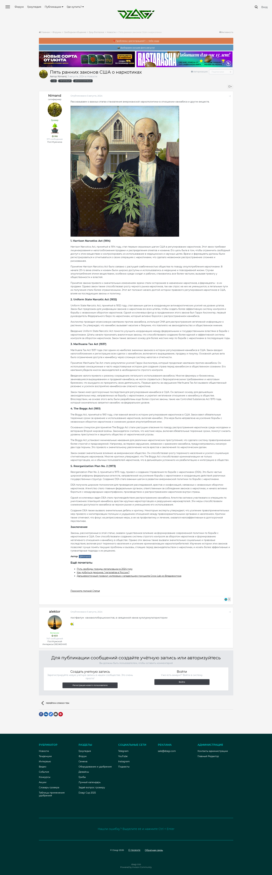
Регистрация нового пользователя (90, 685)
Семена (83, 761)
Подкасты (124, 766)
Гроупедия (34, 6)
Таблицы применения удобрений (52, 794)
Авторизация (200, 71)
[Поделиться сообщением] (230, 96)
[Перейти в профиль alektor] (55, 622)
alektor (54, 611)
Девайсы (84, 771)
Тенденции (45, 756)
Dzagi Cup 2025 (87, 792)
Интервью (45, 761)
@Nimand (85, 556)
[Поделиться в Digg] (46, 714)
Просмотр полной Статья (85, 590)
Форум (19, 6)
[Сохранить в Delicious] (51, 714)
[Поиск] (256, 7)
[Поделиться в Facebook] (41, 714)
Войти (182, 682)
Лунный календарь (90, 782)
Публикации (53, 6)
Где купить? (74, 6)
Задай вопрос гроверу (92, 787)
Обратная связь (154, 850)
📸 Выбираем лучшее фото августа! (136, 47)
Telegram (123, 751)
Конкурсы (44, 777)
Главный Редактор (208, 756)
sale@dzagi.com (167, 751)
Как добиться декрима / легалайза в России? (103, 572)
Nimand (62, 76)
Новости (92, 76)
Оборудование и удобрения (95, 766)
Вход (264, 7)
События (44, 771)
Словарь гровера (49, 787)
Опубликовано (86, 95)
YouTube (123, 756)
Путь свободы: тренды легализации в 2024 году (105, 569)
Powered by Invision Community (136, 867)
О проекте (134, 850)
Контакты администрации (213, 751)
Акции (42, 782)
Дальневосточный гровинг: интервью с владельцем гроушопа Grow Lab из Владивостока (129, 576)
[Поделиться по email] (56, 714)
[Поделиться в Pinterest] (60, 714)
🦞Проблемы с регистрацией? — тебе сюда (136, 41)
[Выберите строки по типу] (230, 87)
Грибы (82, 777)
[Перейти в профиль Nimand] (43, 74)
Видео (42, 766)
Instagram (124, 761)
